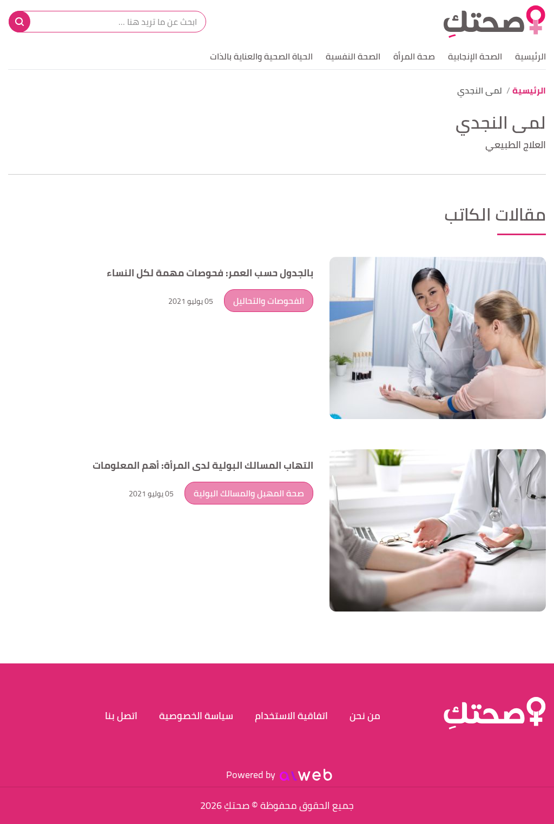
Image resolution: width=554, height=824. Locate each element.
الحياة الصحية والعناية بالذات (261, 56)
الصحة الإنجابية (475, 56)
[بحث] (19, 21)
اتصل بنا (121, 716)
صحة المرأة (414, 56)
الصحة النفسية (353, 56)
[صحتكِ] (494, 21)
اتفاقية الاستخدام (291, 716)
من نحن (364, 716)
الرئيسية (530, 56)
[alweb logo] (306, 775)
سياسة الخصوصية (196, 716)
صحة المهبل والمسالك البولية (249, 493)
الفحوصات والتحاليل (268, 301)
